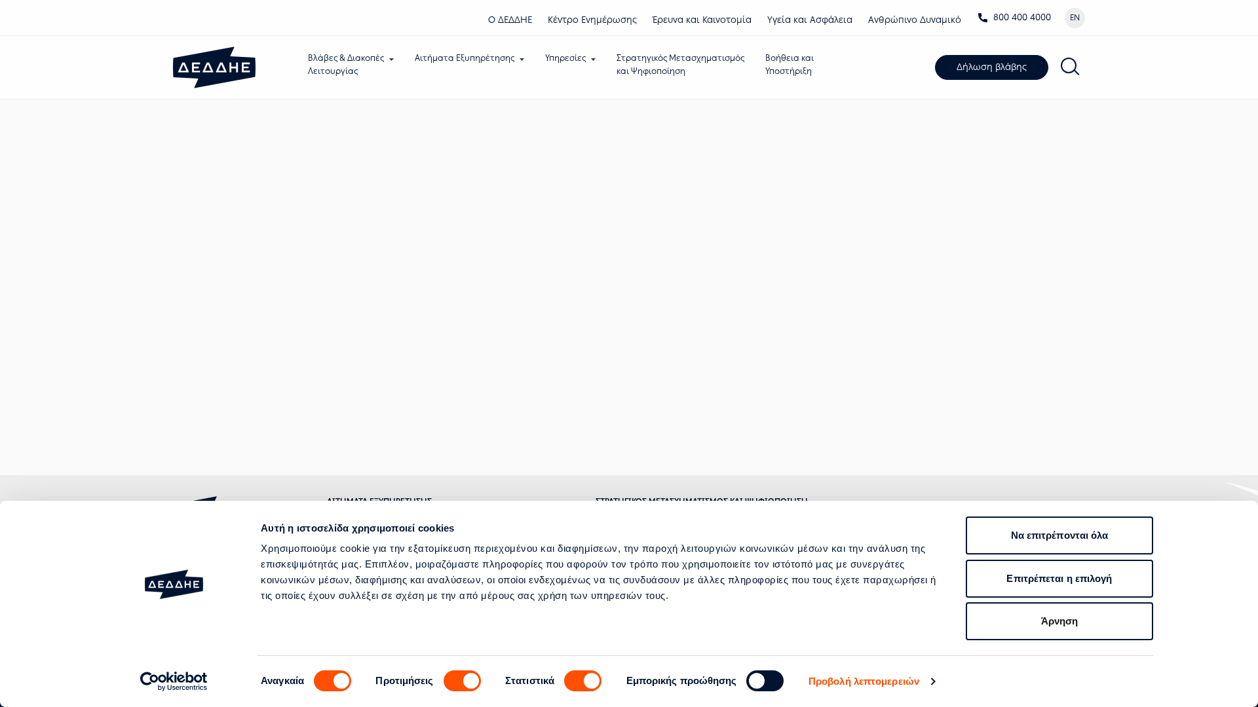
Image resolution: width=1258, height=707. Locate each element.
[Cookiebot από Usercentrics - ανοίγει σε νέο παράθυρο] (174, 681)
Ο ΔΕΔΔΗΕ (510, 20)
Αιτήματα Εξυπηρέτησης (464, 58)
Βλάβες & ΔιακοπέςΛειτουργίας (346, 64)
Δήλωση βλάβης (992, 67)
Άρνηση (1059, 620)
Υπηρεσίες (565, 58)
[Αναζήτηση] (1070, 67)
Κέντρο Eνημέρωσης (592, 20)
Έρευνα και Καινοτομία (702, 20)
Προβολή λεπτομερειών (864, 681)
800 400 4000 (1022, 17)
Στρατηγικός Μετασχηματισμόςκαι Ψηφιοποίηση (680, 64)
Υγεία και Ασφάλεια (809, 20)
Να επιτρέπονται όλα (1060, 535)
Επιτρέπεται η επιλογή (1059, 578)
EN (1075, 17)
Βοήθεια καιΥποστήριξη (789, 64)
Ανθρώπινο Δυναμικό (914, 20)
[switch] (462, 680)
